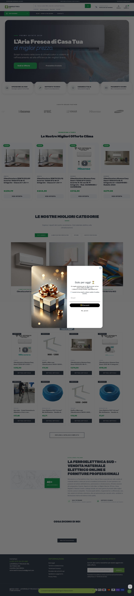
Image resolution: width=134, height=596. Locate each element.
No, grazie (84, 310)
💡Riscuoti (84, 305)
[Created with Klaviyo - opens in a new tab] (67, 329)
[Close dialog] (100, 268)
